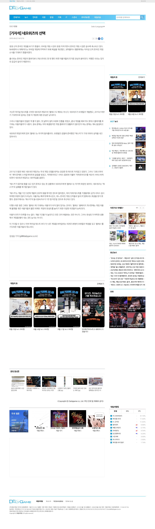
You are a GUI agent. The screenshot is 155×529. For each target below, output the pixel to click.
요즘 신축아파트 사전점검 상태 (17, 389)
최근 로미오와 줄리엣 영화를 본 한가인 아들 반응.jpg (95, 390)
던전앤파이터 (116, 433)
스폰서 (74, 17)
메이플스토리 (116, 419)
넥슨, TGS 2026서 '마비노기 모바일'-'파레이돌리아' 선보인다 (128, 273)
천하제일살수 (15, 428)
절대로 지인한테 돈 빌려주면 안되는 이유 (48, 389)
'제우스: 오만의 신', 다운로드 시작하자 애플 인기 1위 (128, 285)
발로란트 (114, 425)
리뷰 (44, 17)
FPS (139, 411)
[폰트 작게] (93, 38)
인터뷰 (35, 17)
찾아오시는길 (69, 501)
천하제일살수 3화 (77, 428)
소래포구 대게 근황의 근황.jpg (64, 389)
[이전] (140, 207)
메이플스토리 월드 (117, 442)
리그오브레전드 (116, 416)
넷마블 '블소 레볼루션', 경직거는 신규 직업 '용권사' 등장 (128, 267)
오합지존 (13, 430)
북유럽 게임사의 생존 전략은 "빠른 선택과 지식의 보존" (122, 137)
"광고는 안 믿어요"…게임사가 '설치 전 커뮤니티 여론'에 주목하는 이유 (128, 258)
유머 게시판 (14, 371)
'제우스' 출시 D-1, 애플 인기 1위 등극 (136, 227)
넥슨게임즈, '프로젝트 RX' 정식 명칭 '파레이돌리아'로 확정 (122, 152)
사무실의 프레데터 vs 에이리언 (33, 389)
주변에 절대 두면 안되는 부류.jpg (79, 389)
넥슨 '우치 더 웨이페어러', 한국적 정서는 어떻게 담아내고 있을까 (128, 276)
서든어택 (114, 436)
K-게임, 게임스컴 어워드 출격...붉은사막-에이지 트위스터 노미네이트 (128, 282)
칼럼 (51, 17)
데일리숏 (97, 17)
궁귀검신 (13, 420)
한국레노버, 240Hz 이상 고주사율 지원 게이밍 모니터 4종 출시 (122, 129)
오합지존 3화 (96, 428)
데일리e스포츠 (20, 1)
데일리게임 (12, 1)
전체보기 (100, 284)
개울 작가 (59, 431)
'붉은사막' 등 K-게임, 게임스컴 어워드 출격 (136, 244)
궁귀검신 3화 (40, 428)
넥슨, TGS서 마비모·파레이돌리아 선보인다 (117, 244)
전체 (115, 411)
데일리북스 (40, 431)
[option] (127, 228)
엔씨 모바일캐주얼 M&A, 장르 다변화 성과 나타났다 (122, 144)
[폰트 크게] (96, 38)
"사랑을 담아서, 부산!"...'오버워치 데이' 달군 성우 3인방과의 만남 (122, 159)
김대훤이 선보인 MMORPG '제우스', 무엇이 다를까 (122, 167)
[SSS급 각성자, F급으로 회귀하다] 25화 (59, 428)
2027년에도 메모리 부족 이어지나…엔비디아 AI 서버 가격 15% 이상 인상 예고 (128, 270)
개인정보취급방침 (58, 501)
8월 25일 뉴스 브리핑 (17, 329)
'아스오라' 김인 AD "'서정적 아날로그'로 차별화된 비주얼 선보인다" (128, 279)
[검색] (142, 17)
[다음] (143, 207)
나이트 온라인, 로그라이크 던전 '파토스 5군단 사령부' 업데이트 (128, 261)
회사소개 (143, 1)
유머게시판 (85, 17)
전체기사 (16, 17)
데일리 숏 (14, 283)
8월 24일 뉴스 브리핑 (41, 329)
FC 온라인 (115, 422)
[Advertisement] (39, 86)
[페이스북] (99, 38)
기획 (59, 17)
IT (66, 17)
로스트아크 (115, 439)
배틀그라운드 (116, 427)
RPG (127, 411)
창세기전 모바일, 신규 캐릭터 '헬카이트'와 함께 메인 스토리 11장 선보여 (128, 264)
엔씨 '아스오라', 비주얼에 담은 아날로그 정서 (117, 227)
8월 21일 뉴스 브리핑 (65, 329)
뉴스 (26, 17)
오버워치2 (115, 430)
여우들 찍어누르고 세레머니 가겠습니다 (92, 330)
